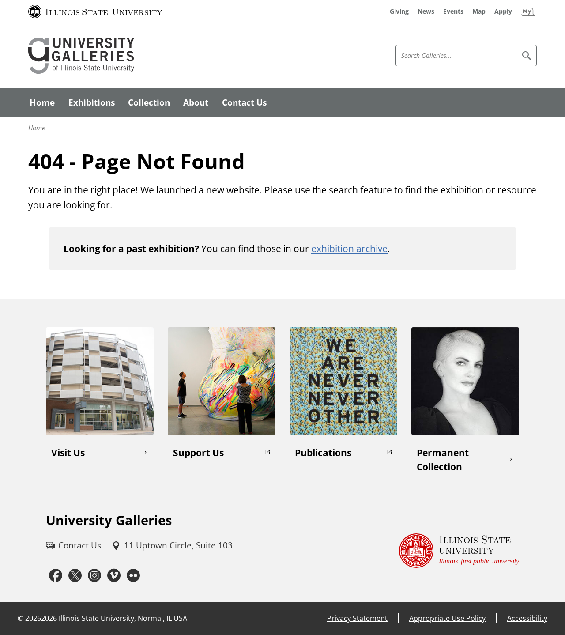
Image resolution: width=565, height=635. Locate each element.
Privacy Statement (357, 618)
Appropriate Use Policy (447, 618)
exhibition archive (349, 248)
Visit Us (68, 452)
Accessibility (527, 618)
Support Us (198, 452)
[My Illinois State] (528, 11)
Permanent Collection (443, 459)
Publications (323, 452)
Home (36, 127)
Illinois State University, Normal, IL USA (123, 618)
